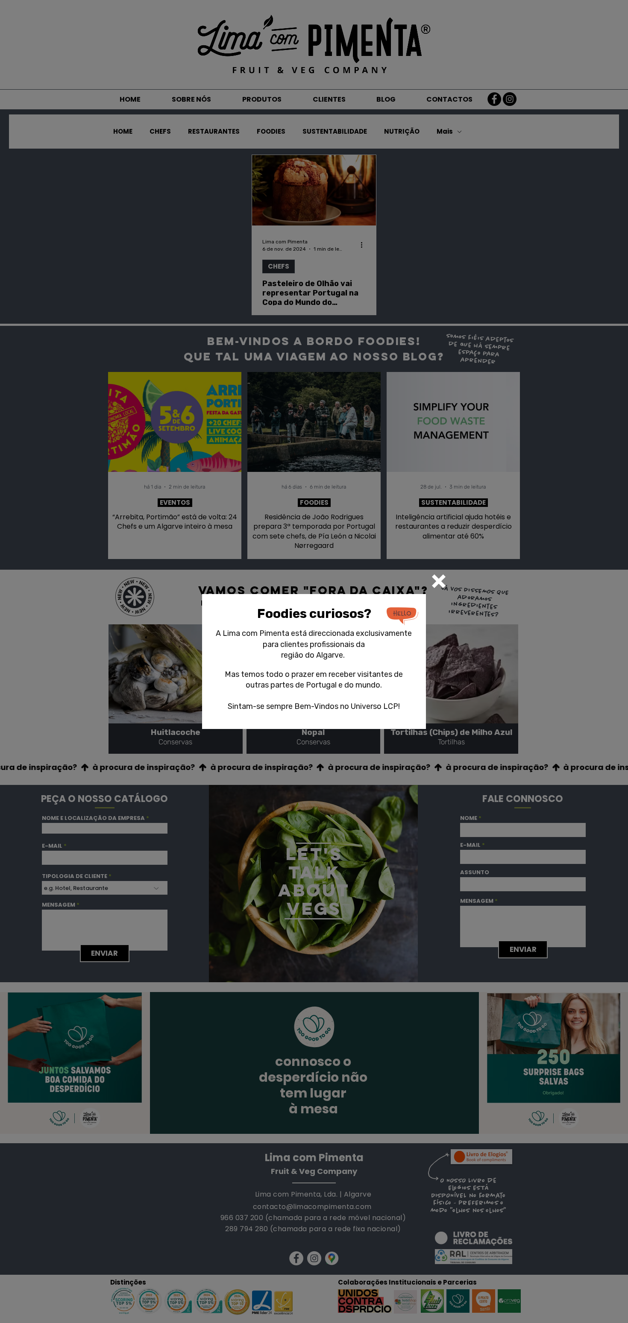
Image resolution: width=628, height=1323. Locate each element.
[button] (438, 581)
